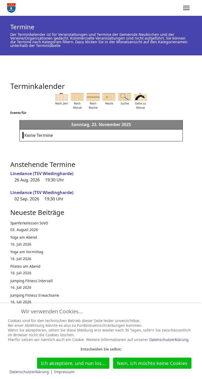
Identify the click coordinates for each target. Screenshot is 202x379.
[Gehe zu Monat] (140, 97)
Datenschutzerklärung (169, 339)
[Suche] (124, 97)
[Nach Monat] (77, 97)
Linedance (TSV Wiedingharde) (41, 173)
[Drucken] (190, 84)
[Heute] (108, 97)
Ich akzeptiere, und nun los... (73, 363)
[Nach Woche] (93, 97)
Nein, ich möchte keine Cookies (152, 363)
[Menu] (186, 8)
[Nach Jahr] (61, 97)
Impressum (64, 371)
